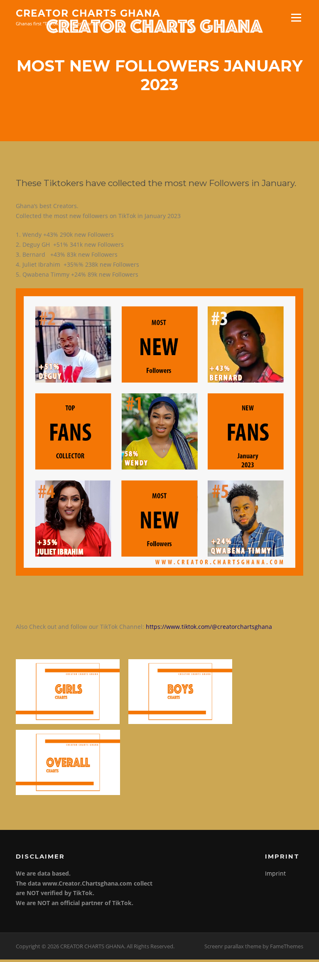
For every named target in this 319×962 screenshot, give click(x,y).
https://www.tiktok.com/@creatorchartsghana (209, 627)
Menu (296, 18)
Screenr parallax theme (232, 946)
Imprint (275, 873)
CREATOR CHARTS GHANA (88, 13)
